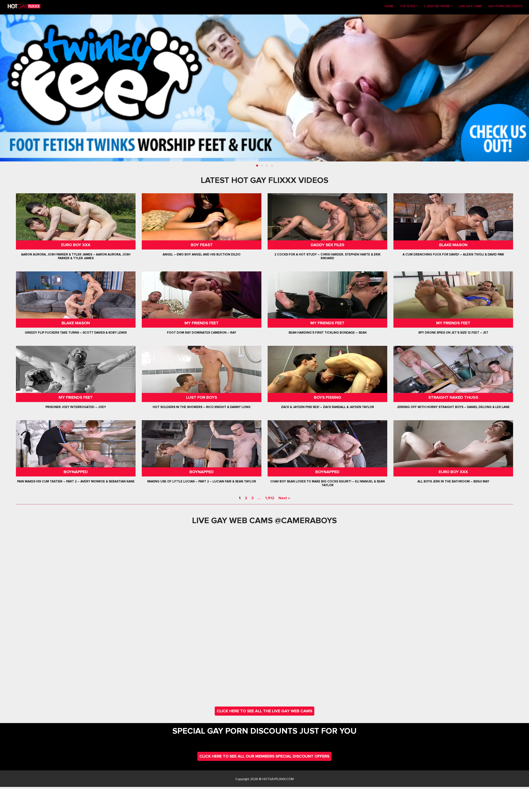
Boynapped (76, 471)
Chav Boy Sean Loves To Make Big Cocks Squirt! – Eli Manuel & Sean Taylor (327, 483)
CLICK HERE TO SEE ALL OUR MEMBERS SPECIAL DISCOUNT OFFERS (264, 756)
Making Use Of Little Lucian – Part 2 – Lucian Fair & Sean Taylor (201, 481)
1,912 (269, 498)
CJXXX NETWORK (437, 6)
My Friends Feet (202, 323)
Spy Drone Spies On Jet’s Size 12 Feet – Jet (453, 332)
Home (391, 6)
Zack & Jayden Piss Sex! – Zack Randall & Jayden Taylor (327, 407)
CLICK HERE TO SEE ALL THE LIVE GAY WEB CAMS (264, 711)
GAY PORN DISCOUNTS (505, 6)
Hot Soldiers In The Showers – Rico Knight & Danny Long (201, 407)
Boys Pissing (327, 397)
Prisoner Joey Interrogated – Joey (75, 407)
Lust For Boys (201, 397)
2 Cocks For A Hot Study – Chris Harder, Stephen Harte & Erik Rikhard (327, 256)
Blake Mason (453, 244)
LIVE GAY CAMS (470, 6)
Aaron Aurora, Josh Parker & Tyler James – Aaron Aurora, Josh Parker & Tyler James (75, 256)
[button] (257, 166)
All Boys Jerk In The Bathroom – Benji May (453, 481)
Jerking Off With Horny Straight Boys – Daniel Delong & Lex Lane (453, 407)
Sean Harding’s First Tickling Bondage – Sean (327, 332)
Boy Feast (201, 244)
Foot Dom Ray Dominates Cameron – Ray (201, 332)
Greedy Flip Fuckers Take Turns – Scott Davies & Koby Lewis (76, 332)
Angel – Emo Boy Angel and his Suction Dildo (202, 254)
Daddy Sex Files (327, 244)
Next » (284, 498)
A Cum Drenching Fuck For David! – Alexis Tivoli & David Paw (453, 254)
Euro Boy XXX (75, 244)
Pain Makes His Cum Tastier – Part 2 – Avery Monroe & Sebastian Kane (75, 481)
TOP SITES (407, 6)
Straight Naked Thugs (453, 397)
